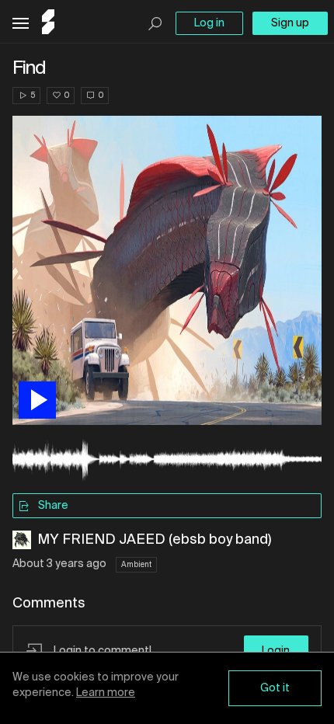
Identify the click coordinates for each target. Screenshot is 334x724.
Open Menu (20, 24)
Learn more (105, 692)
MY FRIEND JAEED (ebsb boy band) (154, 540)
